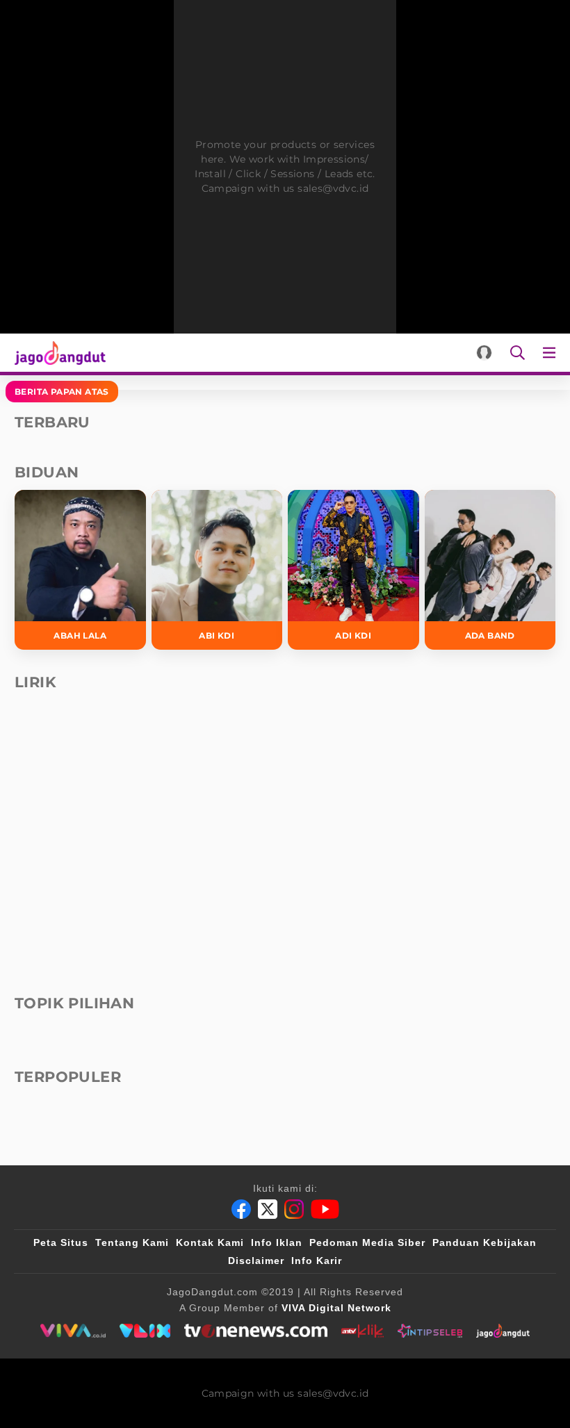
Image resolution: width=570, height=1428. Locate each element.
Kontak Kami (210, 1242)
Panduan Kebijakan (484, 1242)
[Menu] (552, 353)
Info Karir (316, 1260)
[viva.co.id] (72, 1331)
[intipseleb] (430, 1331)
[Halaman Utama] (57, 353)
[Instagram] (294, 1209)
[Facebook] (241, 1209)
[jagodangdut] (503, 1331)
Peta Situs (60, 1242)
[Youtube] (325, 1209)
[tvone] (255, 1331)
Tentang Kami (132, 1242)
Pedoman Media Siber (367, 1242)
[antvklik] (362, 1331)
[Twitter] (267, 1209)
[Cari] (517, 353)
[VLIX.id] (145, 1331)
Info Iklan (276, 1242)
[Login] (484, 353)
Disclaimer (256, 1260)
